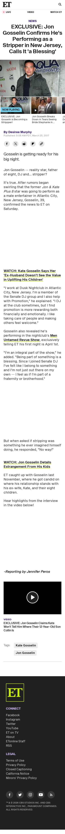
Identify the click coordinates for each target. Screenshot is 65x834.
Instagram (13, 719)
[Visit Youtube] (40, 794)
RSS (9, 746)
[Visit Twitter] (20, 795)
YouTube (12, 728)
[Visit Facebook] (9, 795)
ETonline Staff (15, 741)
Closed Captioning (19, 769)
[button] (32, 597)
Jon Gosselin (25, 653)
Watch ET (56, 12)
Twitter (11, 724)
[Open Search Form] (59, 5)
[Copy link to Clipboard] (41, 144)
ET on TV (12, 732)
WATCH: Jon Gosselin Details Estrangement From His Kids (27, 464)
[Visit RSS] (51, 795)
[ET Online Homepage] (8, 4)
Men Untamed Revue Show (30, 337)
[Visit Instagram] (30, 795)
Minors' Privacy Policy (21, 778)
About (10, 737)
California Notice (17, 774)
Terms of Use (15, 760)
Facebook (13, 715)
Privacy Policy (16, 765)
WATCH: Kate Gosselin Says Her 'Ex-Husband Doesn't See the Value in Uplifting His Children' (32, 275)
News (33, 21)
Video (30, 12)
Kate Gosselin (26, 645)
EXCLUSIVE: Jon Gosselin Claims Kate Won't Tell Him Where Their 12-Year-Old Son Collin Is (32, 626)
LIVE (8, 12)
